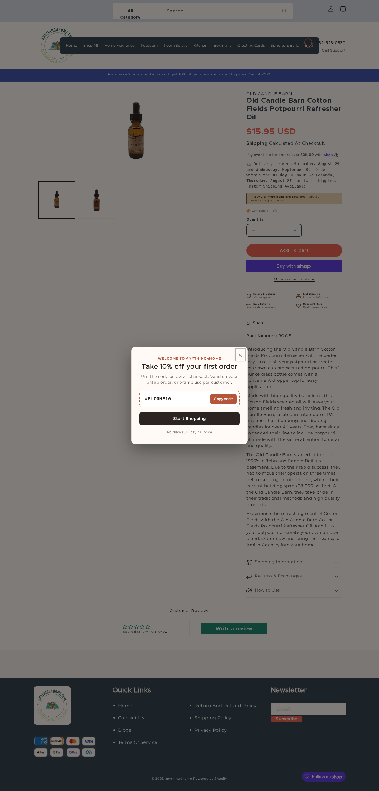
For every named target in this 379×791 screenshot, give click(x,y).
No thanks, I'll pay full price (189, 432)
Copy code (223, 398)
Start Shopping (189, 418)
